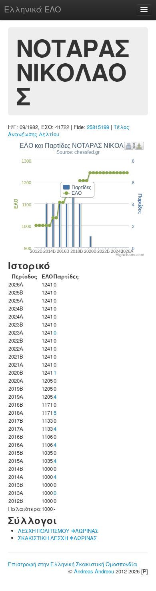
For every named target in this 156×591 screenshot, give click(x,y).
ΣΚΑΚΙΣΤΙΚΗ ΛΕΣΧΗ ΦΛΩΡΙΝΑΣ (57, 538)
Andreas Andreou (94, 571)
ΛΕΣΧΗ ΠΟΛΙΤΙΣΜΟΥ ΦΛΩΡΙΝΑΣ (58, 531)
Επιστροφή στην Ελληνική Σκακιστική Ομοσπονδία (72, 564)
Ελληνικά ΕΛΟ (32, 9)
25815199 (98, 127)
